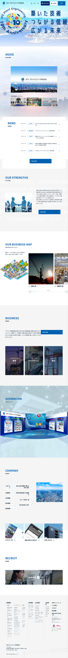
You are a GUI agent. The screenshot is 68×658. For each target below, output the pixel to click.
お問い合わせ (46, 3)
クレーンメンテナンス (17, 630)
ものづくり (30, 618)
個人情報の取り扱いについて (56, 619)
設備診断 (16, 607)
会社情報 (37, 603)
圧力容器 (23, 621)
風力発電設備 (17, 622)
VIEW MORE (34, 161)
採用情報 (54, 3)
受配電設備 (9, 628)
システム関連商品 (23, 625)
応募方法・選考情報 (47, 613)
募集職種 (47, 610)
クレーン (23, 611)
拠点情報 (7, 503)
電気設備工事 (9, 616)
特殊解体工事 (9, 611)
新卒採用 (47, 606)
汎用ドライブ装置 (9, 631)
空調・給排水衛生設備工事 (9, 620)
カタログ (54, 608)
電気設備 (16, 618)
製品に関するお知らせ (56, 614)
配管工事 (9, 613)
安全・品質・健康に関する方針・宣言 (22, 486)
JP (31, 3)
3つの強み (54, 605)
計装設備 (16, 620)
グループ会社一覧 (24, 500)
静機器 (15, 609)
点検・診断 (30, 613)
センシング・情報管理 (30, 610)
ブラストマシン (23, 618)
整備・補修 (30, 614)
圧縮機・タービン (17, 614)
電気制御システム (9, 623)
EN (34, 3)
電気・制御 (30, 607)
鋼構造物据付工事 (9, 608)
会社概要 (7, 498)
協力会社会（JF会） (24, 505)
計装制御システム (9, 626)
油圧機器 (16, 617)
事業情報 (8, 603)
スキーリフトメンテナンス (17, 633)
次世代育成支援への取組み (22, 493)
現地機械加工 (17, 624)
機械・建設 (30, 605)
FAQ (46, 616)
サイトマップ (55, 617)
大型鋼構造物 (23, 608)
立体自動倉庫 (23, 614)
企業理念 (7, 493)
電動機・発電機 (17, 611)
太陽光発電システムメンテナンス (17, 627)
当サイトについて (55, 622)
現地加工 (30, 616)
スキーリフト (9, 637)
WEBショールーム (56, 603)
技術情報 (30, 603)
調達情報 (7, 508)
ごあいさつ (8, 486)
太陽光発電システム (9, 634)
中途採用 (47, 608)
